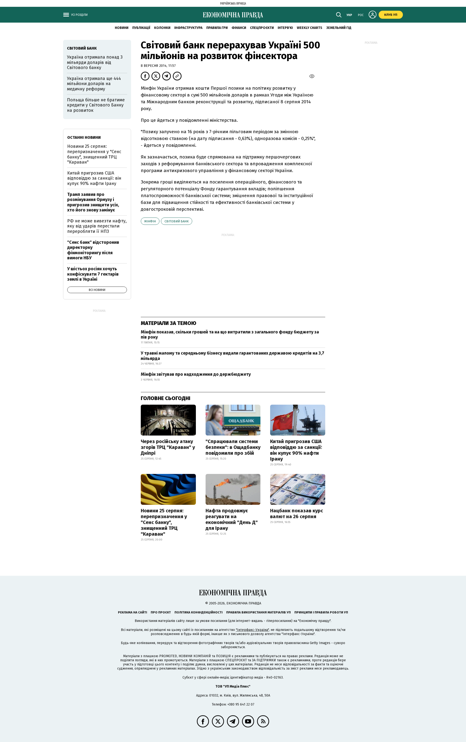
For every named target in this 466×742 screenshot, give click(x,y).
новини (121, 28)
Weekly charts (309, 28)
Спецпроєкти (262, 28)
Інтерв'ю (285, 28)
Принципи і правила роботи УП (321, 612)
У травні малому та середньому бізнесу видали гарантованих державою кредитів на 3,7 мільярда (232, 355)
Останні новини (84, 137)
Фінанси (239, 28)
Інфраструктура (188, 28)
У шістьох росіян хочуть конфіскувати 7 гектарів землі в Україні (93, 274)
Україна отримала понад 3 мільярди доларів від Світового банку (95, 62)
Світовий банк (177, 221)
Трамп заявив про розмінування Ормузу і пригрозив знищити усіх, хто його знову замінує (93, 202)
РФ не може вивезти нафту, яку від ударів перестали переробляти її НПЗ (97, 226)
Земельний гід (338, 28)
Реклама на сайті (132, 612)
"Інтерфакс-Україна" (252, 630)
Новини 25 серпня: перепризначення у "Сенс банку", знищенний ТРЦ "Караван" (164, 522)
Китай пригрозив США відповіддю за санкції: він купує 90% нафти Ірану (296, 450)
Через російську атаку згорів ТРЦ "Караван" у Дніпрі (168, 447)
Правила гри (217, 28)
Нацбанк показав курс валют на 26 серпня (296, 513)
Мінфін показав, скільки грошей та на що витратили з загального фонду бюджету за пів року (230, 334)
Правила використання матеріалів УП (258, 612)
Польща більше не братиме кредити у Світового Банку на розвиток (96, 105)
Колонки (162, 28)
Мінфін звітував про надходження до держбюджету (196, 374)
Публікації (141, 28)
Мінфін (150, 221)
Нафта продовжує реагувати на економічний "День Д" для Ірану (232, 519)
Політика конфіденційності (199, 612)
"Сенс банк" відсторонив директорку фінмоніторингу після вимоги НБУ (93, 250)
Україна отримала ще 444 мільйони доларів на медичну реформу (94, 84)
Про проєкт (161, 612)
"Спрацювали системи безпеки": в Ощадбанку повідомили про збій (233, 447)
